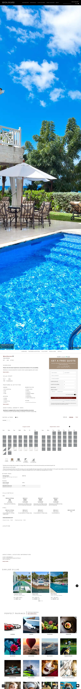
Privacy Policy (68, 400)
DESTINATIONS (25, 2)
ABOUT (57, 2)
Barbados (8, 346)
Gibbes (3, 346)
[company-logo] (8, 2)
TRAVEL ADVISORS (50, 2)
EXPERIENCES (33, 2)
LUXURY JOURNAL (41, 2)
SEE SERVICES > (32, 613)
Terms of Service (73, 400)
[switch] (75, 394)
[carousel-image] (22, 582)
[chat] (77, 685)
